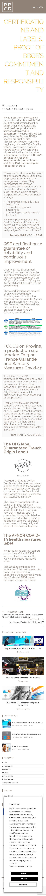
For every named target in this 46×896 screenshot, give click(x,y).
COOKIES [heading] (14, 804)
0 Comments (28, 725)
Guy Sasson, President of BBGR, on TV (23, 648)
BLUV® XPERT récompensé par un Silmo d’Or (23, 704)
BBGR (8, 109)
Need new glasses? (20, 746)
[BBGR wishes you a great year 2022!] (6, 735)
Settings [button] (23, 884)
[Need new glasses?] (6, 748)
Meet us (5, 773)
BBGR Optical (7, 766)
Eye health (6, 769)
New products (7, 776)
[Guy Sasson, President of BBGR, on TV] (6, 723)
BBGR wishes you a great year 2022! (27, 734)
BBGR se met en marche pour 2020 (23, 678)
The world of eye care (23, 109)
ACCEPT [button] (24, 873)
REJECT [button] (24, 879)
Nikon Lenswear (8, 779)
